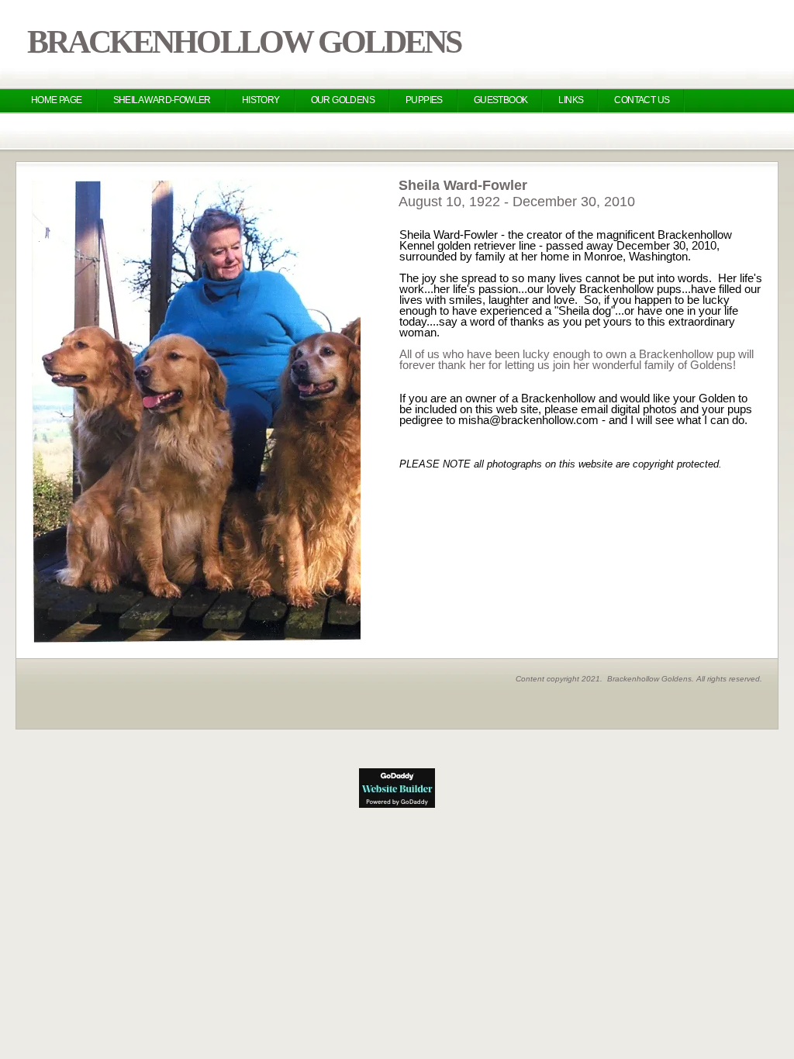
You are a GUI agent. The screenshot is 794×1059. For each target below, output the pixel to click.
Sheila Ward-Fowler (162, 100)
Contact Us (641, 100)
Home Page (56, 100)
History (261, 100)
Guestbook (501, 100)
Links (570, 100)
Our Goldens (343, 100)
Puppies (424, 100)
